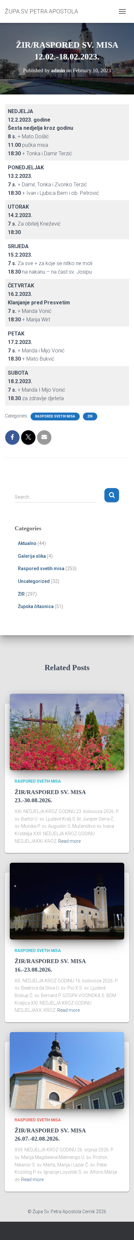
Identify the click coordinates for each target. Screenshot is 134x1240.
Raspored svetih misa (55, 416)
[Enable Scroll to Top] (121, 1227)
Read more (69, 841)
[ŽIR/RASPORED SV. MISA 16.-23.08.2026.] (67, 900)
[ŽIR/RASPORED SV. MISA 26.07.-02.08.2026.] (67, 1070)
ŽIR (90, 416)
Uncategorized (34, 581)
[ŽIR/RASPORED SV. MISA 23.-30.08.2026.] (67, 731)
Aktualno (27, 543)
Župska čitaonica (36, 606)
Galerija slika (32, 556)
